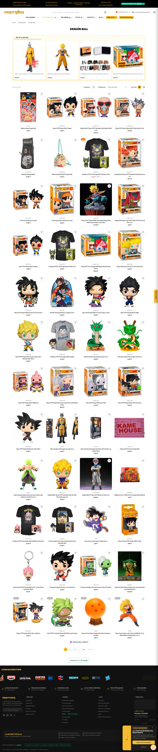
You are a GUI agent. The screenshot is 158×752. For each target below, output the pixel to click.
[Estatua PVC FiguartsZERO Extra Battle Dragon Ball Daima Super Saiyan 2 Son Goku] (96, 199)
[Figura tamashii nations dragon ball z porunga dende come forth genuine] (130, 566)
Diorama (129, 585)
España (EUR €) (123, 12)
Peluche (96, 354)
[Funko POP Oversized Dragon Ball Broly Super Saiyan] (62, 612)
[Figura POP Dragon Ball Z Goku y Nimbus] (28, 612)
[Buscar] (105, 12)
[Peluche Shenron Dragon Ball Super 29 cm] (96, 336)
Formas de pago (66, 711)
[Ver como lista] (144, 87)
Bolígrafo (129, 492)
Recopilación (22, 22)
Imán (28, 126)
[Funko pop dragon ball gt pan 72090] (62, 199)
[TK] (14, 715)
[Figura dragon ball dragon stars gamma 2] (62, 428)
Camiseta (62, 538)
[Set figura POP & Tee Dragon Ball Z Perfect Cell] (62, 245)
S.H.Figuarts (96, 492)
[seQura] (20, 745)
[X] (11, 715)
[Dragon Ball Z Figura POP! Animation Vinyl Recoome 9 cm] (130, 153)
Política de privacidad (103, 703)
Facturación (65, 722)
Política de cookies (103, 706)
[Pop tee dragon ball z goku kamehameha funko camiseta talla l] (62, 520)
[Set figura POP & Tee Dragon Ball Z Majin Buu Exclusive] (28, 520)
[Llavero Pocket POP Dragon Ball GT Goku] (130, 520)
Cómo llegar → (144, 723)
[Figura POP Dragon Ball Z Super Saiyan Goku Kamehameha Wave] (28, 336)
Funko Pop (62, 126)
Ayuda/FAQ (29, 700)
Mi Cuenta (64, 719)
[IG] (7, 715)
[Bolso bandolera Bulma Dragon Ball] (62, 153)
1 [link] (65, 649)
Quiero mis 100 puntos (143, 742)
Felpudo (129, 446)
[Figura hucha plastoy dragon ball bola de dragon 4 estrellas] (96, 612)
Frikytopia (9, 698)
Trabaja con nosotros (31, 711)
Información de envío (67, 706)
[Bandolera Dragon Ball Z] (28, 153)
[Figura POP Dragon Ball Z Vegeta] (62, 107)
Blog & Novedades (30, 706)
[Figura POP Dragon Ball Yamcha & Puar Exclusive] (28, 292)
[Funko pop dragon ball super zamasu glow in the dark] (96, 566)
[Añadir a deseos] (41, 94)
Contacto (28, 708)
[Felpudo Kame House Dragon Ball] (130, 428)
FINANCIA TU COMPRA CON (129, 3)
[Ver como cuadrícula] (139, 87)
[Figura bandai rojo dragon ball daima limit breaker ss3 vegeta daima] (96, 428)
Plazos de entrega (66, 703)
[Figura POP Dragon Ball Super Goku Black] (28, 428)
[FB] (4, 715)
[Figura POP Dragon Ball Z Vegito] (130, 292)
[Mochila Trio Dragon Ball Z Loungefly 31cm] (62, 292)
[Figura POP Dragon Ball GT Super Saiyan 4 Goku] (96, 292)
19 (83, 649)
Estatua (96, 218)
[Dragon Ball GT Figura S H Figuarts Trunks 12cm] (96, 474)
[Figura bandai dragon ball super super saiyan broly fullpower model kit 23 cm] (28, 474)
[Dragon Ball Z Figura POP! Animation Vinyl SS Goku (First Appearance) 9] (62, 474)
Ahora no (144, 747)
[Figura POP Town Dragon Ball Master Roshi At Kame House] (96, 245)
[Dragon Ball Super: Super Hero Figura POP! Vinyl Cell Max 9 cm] (130, 199)
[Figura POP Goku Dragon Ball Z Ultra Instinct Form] (130, 107)
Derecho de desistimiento (104, 717)
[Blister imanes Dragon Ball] (28, 107)
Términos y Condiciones (104, 708)
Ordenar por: (102, 87)
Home (14, 22)
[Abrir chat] (153, 747)
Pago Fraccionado (72, 714)
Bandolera (28, 172)
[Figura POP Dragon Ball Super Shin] (96, 382)
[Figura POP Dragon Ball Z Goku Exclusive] (130, 382)
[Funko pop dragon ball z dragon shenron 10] (130, 336)
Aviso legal (101, 700)
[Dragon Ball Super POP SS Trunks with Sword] (130, 245)
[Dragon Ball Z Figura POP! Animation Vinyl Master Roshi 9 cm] (96, 107)
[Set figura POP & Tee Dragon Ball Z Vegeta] (62, 336)
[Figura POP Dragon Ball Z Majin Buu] (28, 382)
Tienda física (29, 703)
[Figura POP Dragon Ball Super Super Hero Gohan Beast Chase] (62, 382)
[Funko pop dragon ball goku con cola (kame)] (62, 566)
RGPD (99, 714)
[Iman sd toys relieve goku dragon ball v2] (96, 520)
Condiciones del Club (103, 711)
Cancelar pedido (66, 717)
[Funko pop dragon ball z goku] (28, 199)
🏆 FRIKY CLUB (156, 296)
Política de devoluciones (68, 708)
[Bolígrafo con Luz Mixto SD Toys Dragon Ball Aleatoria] (130, 474)
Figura (62, 446)
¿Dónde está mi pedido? (68, 700)
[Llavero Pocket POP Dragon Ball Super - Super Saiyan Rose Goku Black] (28, 566)
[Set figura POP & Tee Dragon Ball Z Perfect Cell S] (96, 153)
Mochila (62, 310)
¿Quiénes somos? (30, 714)
